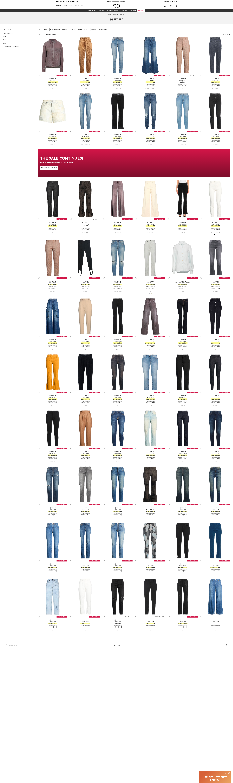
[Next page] (221, 645)
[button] (19, 33)
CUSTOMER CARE (73, 1)
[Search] (165, 6)
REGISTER (168, 1)
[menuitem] (58, 5)
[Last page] (229, 645)
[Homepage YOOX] (116, 6)
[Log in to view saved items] (170, 6)
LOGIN (174, 2)
